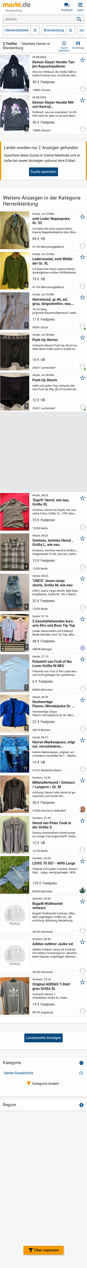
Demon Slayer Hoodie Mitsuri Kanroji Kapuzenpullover (53, 104)
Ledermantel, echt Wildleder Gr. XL (53, 261)
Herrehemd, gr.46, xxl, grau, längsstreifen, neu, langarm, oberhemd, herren (51, 301)
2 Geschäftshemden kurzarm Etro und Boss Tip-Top (53, 623)
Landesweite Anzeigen (43, 1038)
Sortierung (78, 48)
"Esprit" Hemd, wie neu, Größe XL (50, 502)
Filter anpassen (46, 1250)
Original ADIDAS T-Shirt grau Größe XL (51, 986)
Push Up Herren (45, 340)
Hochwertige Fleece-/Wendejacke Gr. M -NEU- (53, 704)
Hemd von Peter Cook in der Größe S (51, 825)
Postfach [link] (67, 10)
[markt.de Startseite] (16, 4)
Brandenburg (54, 30)
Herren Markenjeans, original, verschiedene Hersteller (54, 744)
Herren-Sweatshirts (43, 1073)
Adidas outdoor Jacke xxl (52, 944)
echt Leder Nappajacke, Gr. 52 (51, 221)
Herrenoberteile (17, 30)
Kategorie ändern (45, 1084)
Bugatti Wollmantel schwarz (47, 906)
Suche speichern (64, 49)
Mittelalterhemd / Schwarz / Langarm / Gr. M (53, 784)
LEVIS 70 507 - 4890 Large (53, 863)
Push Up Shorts (44, 380)
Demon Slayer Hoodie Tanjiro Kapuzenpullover (53, 64)
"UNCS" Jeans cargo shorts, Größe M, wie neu (52, 583)
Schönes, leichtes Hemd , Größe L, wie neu (52, 542)
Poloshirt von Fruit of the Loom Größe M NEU (52, 663)
